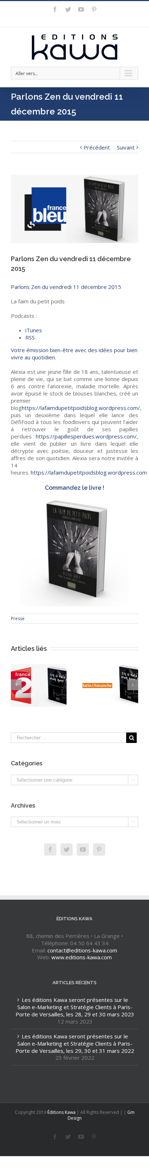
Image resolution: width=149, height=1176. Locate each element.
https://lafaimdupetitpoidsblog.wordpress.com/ (81, 407)
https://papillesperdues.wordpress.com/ (86, 436)
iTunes (33, 330)
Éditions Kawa (61, 1112)
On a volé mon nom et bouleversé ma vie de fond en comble (111, 689)
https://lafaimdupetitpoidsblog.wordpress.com (89, 472)
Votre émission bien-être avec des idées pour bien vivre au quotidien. (74, 353)
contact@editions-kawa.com (82, 950)
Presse (18, 618)
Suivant (126, 147)
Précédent (97, 147)
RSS (30, 337)
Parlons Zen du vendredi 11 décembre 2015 (66, 286)
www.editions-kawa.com (81, 957)
